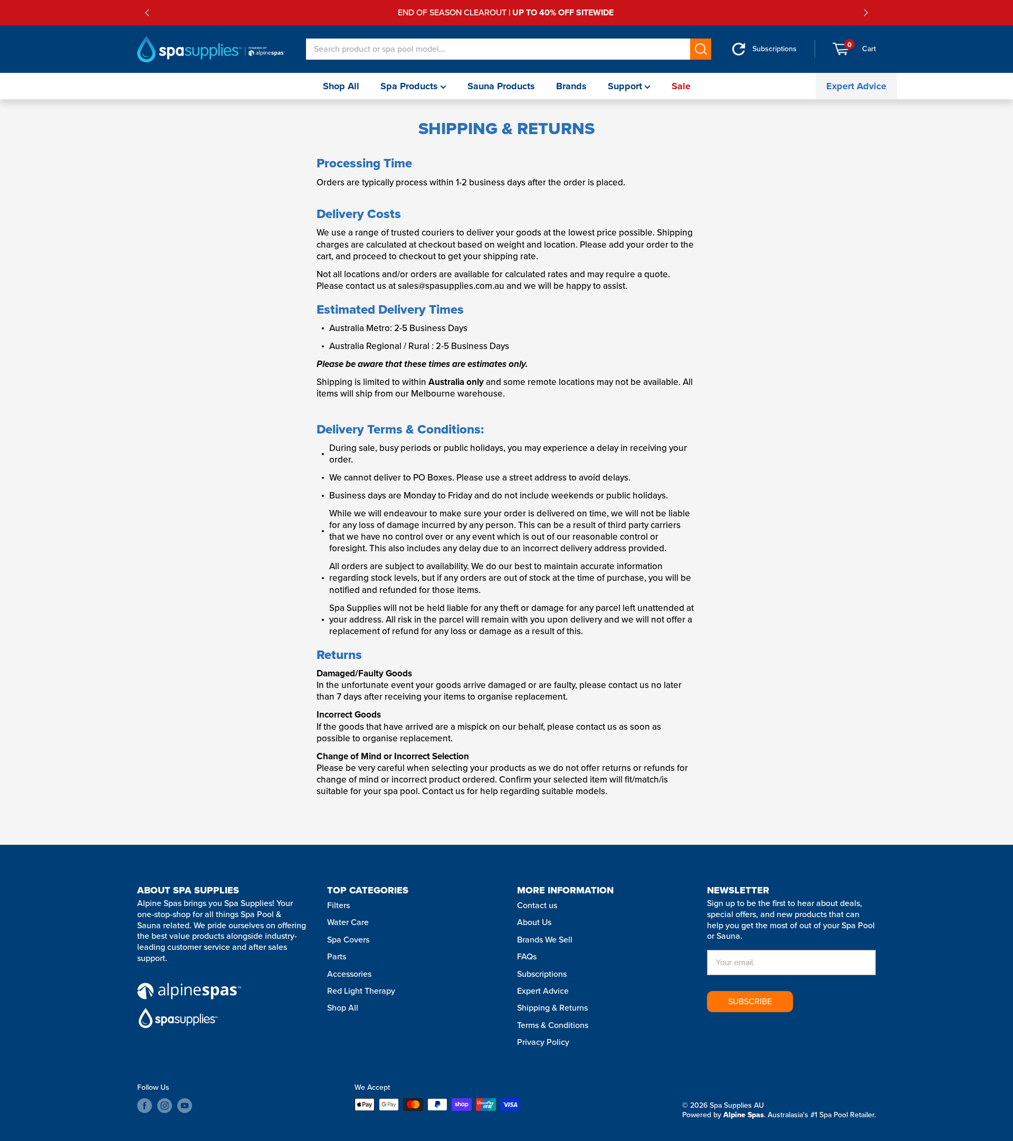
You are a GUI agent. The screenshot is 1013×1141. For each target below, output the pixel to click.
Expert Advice (856, 86)
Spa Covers (348, 939)
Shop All (341, 86)
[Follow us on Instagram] (164, 1105)
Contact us (537, 905)
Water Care (348, 922)
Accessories (349, 974)
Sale (681, 86)
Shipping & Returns (552, 1008)
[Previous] (147, 12)
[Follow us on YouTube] (184, 1105)
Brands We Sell (544, 939)
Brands (571, 86)
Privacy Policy (543, 1042)
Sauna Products (501, 86)
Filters (338, 905)
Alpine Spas (743, 1114)
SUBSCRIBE (750, 1001)
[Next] (865, 12)
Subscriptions (542, 974)
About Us (534, 922)
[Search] (700, 49)
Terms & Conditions (552, 1025)
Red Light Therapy (361, 991)
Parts (336, 956)
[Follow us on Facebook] (144, 1105)
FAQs (527, 956)
